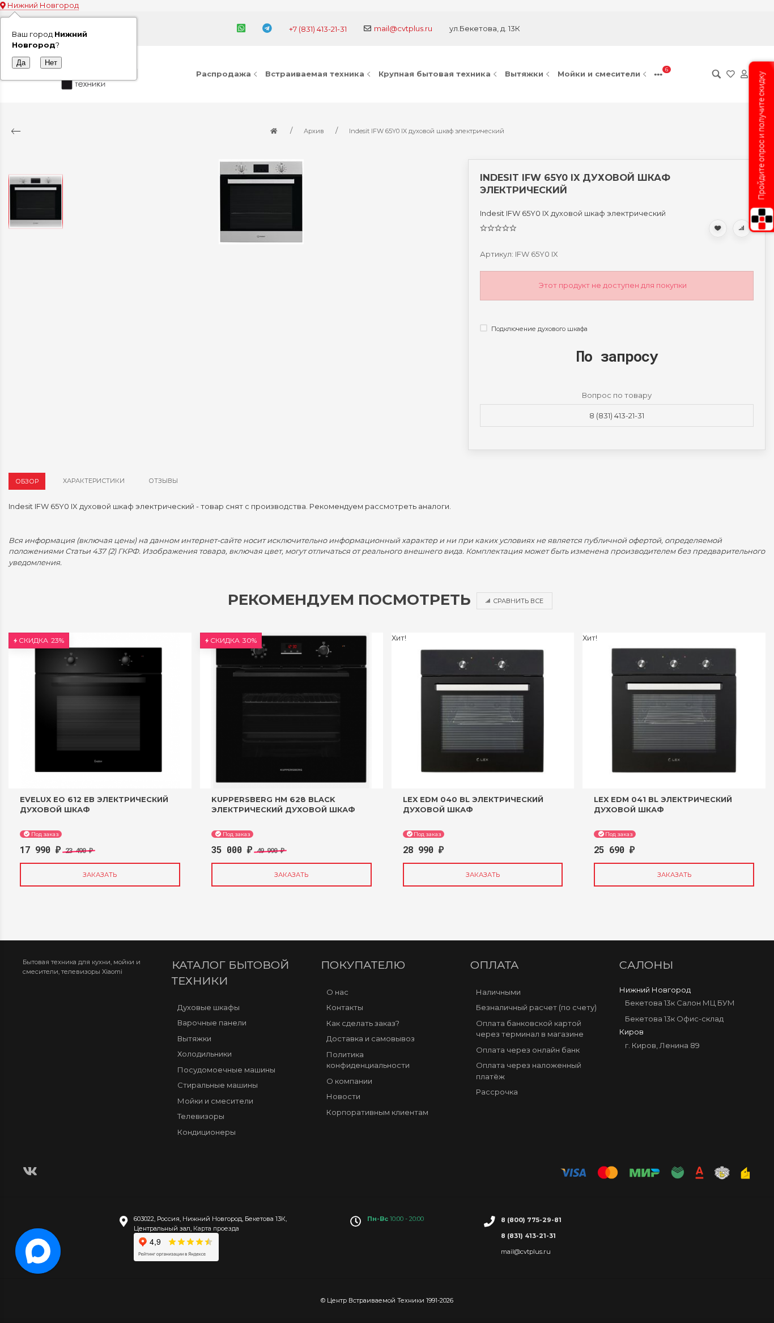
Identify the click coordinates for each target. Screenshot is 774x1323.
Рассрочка (497, 1091)
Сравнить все (518, 601)
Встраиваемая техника (314, 73)
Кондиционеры (206, 1132)
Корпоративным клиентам (377, 1112)
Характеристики (94, 481)
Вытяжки (524, 73)
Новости (343, 1096)
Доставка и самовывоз (370, 1038)
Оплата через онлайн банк (528, 1049)
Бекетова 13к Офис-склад (674, 1018)
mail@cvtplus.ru (403, 28)
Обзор (27, 481)
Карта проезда (216, 1228)
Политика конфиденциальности (368, 1060)
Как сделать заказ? (362, 1023)
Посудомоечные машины (226, 1069)
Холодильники (204, 1053)
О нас (337, 992)
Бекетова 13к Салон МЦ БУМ (680, 1002)
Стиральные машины (217, 1084)
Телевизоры (200, 1116)
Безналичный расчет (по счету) (536, 1007)
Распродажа (223, 73)
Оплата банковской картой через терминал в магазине (530, 1029)
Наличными (498, 992)
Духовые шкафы (208, 1007)
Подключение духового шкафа (539, 329)
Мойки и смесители (599, 73)
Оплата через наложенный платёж (528, 1071)
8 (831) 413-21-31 (616, 415)
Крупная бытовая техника (435, 73)
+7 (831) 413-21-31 (318, 28)
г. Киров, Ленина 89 (662, 1045)
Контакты (344, 1007)
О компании (349, 1080)
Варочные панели (211, 1022)
